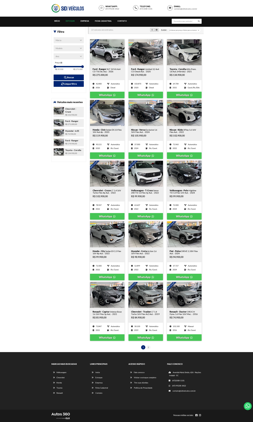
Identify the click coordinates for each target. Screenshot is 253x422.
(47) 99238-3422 (112, 9)
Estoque (70, 21)
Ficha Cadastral (103, 21)
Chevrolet (60, 377)
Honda (59, 383)
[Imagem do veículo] (107, 52)
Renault (59, 393)
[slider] (55, 66)
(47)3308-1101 (178, 380)
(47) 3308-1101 (146, 9)
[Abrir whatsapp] (247, 406)
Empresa (85, 21)
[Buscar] (199, 21)
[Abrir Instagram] (200, 415)
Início (57, 21)
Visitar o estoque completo (144, 377)
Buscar (70, 77)
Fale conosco (139, 372)
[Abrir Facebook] (196, 415)
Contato (122, 21)
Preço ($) (58, 62)
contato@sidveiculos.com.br (185, 9)
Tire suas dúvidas (140, 383)
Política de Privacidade (142, 388)
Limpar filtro (70, 84)
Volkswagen (61, 372)
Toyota (59, 388)
